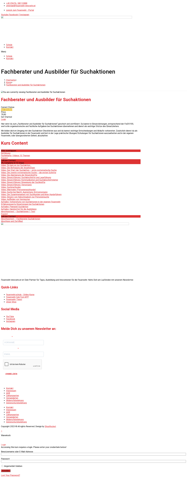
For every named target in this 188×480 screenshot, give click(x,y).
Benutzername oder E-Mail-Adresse (17, 451)
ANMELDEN (11, 374)
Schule (9, 45)
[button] (94, 51)
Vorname (7, 337)
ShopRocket (50, 426)
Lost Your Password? (10, 475)
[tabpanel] (71, 130)
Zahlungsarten (12, 395)
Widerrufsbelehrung (15, 400)
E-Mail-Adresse (10, 349)
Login (3, 119)
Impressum (11, 391)
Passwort (5, 459)
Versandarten (12, 398)
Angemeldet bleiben (13, 466)
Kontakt (9, 47)
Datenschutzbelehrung (16, 403)
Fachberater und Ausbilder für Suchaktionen (25, 85)
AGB (8, 393)
